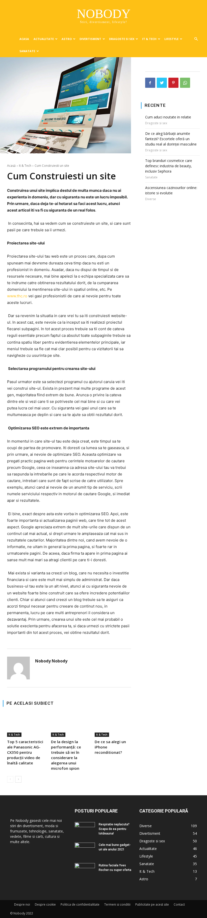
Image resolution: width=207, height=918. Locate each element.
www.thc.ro (17, 296)
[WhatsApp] (185, 83)
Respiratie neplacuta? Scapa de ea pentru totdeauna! (114, 829)
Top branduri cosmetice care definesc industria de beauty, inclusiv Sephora (168, 166)
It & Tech (149, 39)
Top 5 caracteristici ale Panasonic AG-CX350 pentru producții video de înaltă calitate (25, 752)
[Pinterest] (173, 83)
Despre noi (22, 904)
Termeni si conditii (117, 904)
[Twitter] (162, 83)
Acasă (11, 165)
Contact (179, 904)
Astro (67, 39)
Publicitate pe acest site (152, 904)
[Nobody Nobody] (18, 668)
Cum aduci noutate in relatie (168, 117)
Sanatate (27, 51)
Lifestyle (171, 39)
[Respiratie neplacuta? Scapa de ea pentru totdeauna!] (85, 827)
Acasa (24, 39)
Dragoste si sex (121, 39)
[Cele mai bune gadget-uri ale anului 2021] (85, 849)
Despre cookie (45, 904)
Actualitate (44, 39)
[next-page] (18, 779)
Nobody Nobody (51, 661)
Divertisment (90, 39)
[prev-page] (10, 779)
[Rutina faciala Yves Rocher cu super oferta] (85, 869)
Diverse (150, 199)
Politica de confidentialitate (80, 904)
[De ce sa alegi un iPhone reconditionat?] (113, 725)
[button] (196, 39)
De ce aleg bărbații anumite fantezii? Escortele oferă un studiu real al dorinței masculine (171, 139)
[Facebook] (150, 83)
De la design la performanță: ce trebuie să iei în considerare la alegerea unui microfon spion (66, 755)
